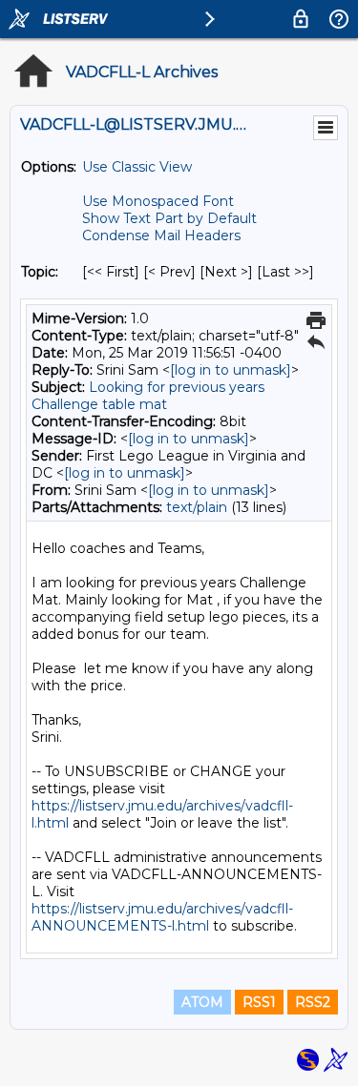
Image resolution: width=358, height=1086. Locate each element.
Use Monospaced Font (158, 201)
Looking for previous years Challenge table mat (148, 396)
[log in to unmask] (230, 370)
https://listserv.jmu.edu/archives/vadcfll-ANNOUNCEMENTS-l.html (162, 917)
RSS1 (259, 1002)
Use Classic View (137, 166)
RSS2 (312, 1002)
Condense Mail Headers (161, 235)
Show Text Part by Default (169, 218)
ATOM (202, 1002)
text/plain (196, 507)
